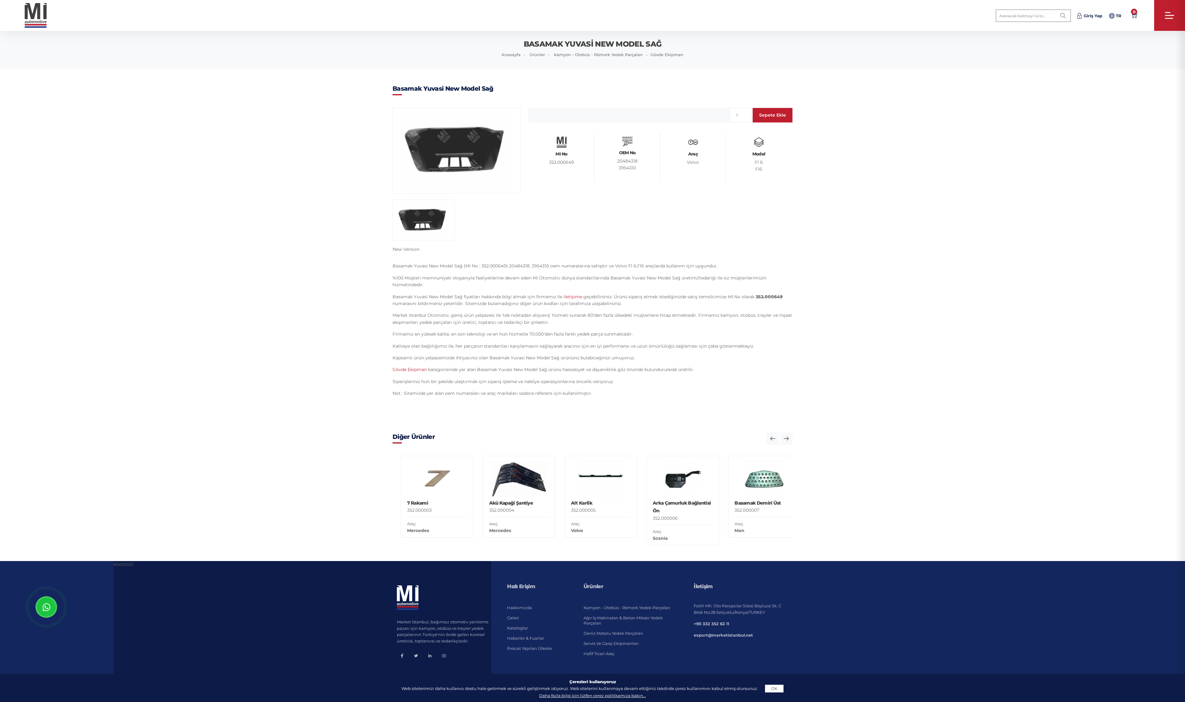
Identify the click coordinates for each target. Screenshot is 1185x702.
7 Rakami (409, 503)
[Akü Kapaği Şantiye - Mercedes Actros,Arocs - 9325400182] (510, 479)
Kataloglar (517, 628)
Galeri (513, 617)
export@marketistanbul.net (723, 635)
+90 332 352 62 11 (711, 623)
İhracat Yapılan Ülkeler (529, 648)
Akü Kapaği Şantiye (503, 503)
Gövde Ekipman (667, 54)
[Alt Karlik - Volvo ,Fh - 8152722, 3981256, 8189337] (592, 479)
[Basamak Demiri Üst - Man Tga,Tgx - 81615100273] (756, 479)
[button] (773, 438)
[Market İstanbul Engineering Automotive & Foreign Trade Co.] (40, 15)
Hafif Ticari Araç (599, 653)
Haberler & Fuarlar (525, 638)
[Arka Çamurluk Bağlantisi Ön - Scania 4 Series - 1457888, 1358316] (674, 479)
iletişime (572, 296)
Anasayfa (511, 54)
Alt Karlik (573, 503)
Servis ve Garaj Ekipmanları (611, 643)
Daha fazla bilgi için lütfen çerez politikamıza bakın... (592, 695)
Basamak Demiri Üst (749, 503)
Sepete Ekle (772, 115)
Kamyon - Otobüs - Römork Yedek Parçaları (598, 54)
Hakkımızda (519, 607)
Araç (403, 523)
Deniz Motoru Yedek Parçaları (613, 633)
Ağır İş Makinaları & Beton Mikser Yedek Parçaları (623, 620)
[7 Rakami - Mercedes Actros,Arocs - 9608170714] (429, 479)
